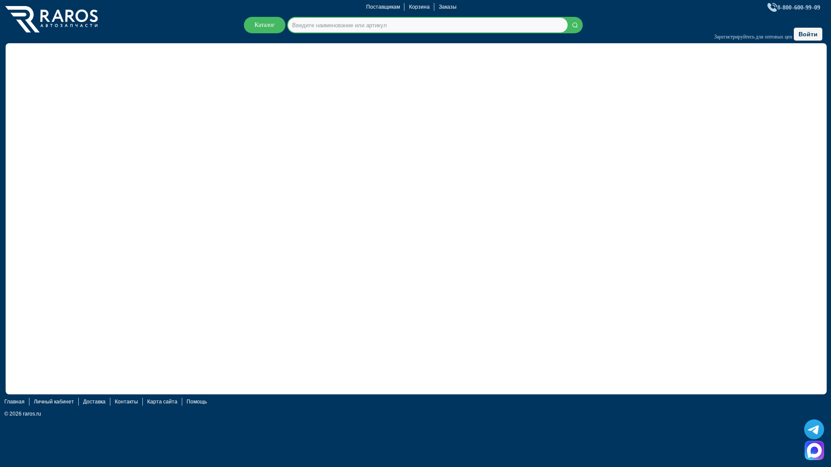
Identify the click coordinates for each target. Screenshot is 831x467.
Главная (14, 402)
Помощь (197, 402)
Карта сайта (162, 402)
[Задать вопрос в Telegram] (814, 429)
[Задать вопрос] (814, 450)
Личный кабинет (54, 402)
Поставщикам (383, 7)
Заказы (448, 7)
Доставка (94, 402)
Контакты (126, 402)
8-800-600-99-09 (798, 7)
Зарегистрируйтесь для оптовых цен (753, 37)
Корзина (419, 7)
